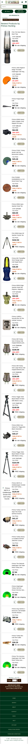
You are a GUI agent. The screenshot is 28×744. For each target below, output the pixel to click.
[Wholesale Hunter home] (12, 2)
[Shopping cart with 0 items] (25, 2)
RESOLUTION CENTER (14, 729)
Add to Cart (21, 50)
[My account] (22, 2)
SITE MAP (14, 725)
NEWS (14, 716)
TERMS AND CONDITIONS (14, 734)
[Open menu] (2, 2)
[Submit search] (25, 6)
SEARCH (14, 702)
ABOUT (14, 707)
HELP (14, 720)
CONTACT (14, 711)
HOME (14, 698)
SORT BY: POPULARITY (20, 11)
